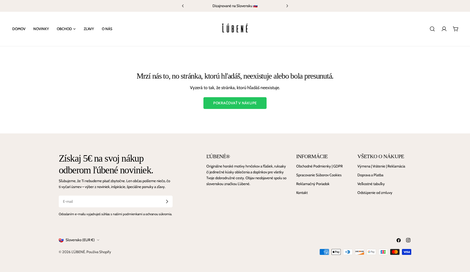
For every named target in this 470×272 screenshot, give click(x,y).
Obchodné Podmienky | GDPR (319, 166)
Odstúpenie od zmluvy (374, 192)
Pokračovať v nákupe (235, 103)
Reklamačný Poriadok (312, 184)
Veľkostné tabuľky (371, 184)
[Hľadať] (432, 29)
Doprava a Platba (370, 175)
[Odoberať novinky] (167, 201)
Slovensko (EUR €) (80, 240)
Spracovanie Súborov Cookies (318, 175)
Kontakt (302, 192)
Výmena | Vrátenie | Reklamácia (381, 166)
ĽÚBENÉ (78, 252)
